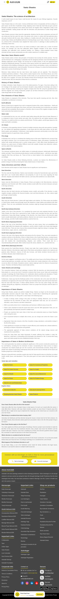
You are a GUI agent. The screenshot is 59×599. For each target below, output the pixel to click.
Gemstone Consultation (46, 505)
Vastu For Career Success (11, 369)
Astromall (23, 489)
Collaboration (5, 540)
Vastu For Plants (8, 378)
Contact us (24, 566)
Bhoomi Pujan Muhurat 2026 (9, 526)
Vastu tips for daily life (10, 389)
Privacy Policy (5, 577)
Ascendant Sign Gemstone (28, 531)
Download (39, 594)
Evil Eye (42, 489)
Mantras (23, 541)
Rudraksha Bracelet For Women (46, 526)
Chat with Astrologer (26, 512)
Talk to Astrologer (25, 515)
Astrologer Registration (27, 557)
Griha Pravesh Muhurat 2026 (9, 529)
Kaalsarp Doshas (25, 525)
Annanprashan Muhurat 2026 (10, 513)
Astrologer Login (25, 554)
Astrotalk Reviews (26, 518)
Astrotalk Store (25, 492)
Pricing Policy (5, 586)
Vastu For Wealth (8, 374)
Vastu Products (34, 394)
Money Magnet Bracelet (46, 537)
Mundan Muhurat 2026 (8, 532)
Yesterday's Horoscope (8, 492)
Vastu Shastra (5, 550)
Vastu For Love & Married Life (38, 374)
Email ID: (27, 577)
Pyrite (41, 515)
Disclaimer (4, 580)
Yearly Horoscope (6, 505)
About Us (4, 583)
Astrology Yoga (25, 521)
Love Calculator (6, 553)
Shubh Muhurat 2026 (8, 509)
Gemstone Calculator (46, 502)
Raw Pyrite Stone (45, 534)
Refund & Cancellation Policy (10, 570)
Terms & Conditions (7, 573)
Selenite (42, 518)
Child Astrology (25, 528)
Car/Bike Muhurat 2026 (8, 519)
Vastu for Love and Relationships (13, 383)
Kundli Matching (25, 508)
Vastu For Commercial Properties (39, 365)
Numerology (24, 538)
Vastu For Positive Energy (37, 378)
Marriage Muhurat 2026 (8, 522)
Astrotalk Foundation (7, 563)
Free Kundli (24, 505)
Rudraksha (43, 492)
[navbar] (5, 2)
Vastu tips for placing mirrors (37, 389)
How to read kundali (26, 502)
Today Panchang (25, 495)
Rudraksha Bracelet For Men (48, 521)
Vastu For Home (8, 365)
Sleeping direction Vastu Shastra (13, 394)
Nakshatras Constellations (28, 534)
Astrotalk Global (44, 540)
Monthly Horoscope (7, 502)
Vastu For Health (34, 369)
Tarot (3, 543)
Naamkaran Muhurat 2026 (9, 516)
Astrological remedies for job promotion (28, 546)
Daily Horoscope (6, 489)
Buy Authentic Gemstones (47, 508)
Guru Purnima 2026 (7, 556)
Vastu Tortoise (44, 499)
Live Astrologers (25, 499)
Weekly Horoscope (7, 499)
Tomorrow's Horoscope (8, 495)
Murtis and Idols (44, 530)
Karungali (42, 495)
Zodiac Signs (5, 546)
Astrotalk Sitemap (6, 559)
